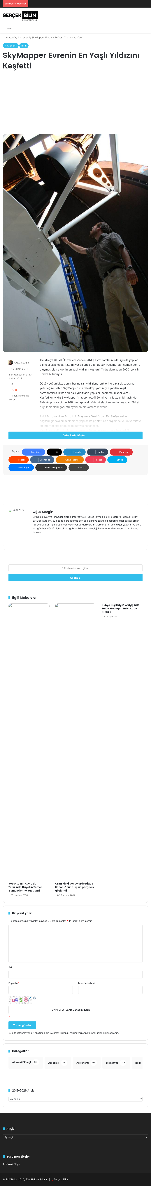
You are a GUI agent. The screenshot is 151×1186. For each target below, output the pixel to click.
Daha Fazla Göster (74, 435)
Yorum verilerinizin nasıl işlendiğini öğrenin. (94, 1032)
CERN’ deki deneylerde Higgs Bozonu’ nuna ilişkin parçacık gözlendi (74, 887)
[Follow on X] (31, 362)
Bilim (24, 45)
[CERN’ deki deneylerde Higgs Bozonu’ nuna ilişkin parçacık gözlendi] (75, 741)
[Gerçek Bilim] (20, 16)
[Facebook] (39, 538)
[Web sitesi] (35, 538)
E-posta (14, 983)
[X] (43, 538)
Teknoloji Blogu (11, 1164)
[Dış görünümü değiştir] (24, 28)
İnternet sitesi (86, 983)
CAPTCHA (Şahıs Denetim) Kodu (71, 1009)
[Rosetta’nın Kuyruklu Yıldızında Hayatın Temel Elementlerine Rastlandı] (29, 741)
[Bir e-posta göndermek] (33, 362)
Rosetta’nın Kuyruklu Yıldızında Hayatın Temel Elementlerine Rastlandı (25, 887)
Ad (11, 967)
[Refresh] (35, 997)
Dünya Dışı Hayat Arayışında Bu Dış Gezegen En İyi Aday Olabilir (120, 608)
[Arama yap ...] (18, 28)
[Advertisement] (75, 102)
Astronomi (24, 37)
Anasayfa (10, 37)
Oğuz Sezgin (21, 362)
